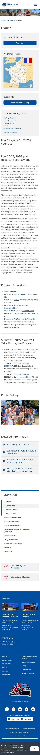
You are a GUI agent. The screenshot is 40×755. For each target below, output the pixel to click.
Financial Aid (6, 675)
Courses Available (10, 536)
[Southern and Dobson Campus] (10, 607)
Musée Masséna (28, 311)
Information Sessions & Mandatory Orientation (19, 470)
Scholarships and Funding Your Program (20, 461)
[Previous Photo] (4, 412)
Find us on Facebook (10, 132)
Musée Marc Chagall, (12, 313)
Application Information (12, 517)
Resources (7, 547)
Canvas (4, 656)
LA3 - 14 (10, 126)
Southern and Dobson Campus (10, 615)
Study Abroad (5, 13)
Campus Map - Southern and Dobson (10, 629)
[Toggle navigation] (36, 5)
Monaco (17, 305)
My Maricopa (6, 664)
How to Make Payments (12, 525)
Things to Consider (11, 539)
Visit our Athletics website (20, 702)
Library (24, 666)
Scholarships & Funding (20, 103)
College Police (26, 669)
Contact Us (8, 551)
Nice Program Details (18, 444)
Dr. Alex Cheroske (22, 374)
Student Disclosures (28, 662)
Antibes (16, 300)
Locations (7, 502)
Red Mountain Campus (28, 615)
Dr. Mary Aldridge (9, 118)
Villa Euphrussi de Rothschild (24, 319)
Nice (16, 291)
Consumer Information (12, 728)
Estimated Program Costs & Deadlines (21, 452)
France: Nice (10, 506)
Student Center (7, 660)
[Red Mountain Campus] (29, 607)
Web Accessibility (20, 736)
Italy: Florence (11, 513)
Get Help (5, 667)
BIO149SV (7, 366)
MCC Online (7, 638)
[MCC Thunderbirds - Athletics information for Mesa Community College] (20, 690)
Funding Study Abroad (12, 521)
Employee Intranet (28, 673)
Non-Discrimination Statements (20, 732)
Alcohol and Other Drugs (13, 543)
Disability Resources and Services (29, 657)
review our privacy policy (15, 750)
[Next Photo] (36, 412)
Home (3, 20)
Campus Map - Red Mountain (27, 629)
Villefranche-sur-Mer (12, 327)
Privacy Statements (29, 728)
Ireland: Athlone (11, 510)
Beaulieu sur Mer (20, 294)
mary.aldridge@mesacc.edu (12, 128)
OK (34, 749)
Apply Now (20, 43)
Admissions (6, 671)
